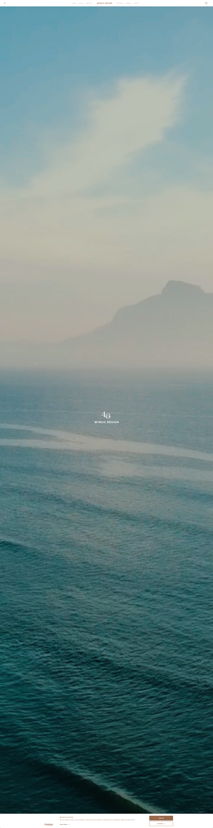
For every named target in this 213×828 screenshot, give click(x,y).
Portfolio (89, 3)
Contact (136, 3)
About (74, 3)
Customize (160, 823)
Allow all (161, 818)
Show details (63, 824)
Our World (120, 3)
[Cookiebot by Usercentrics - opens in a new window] (48, 825)
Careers (128, 3)
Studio (81, 3)
